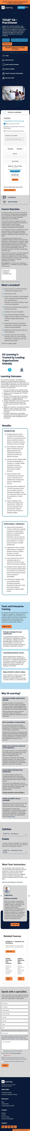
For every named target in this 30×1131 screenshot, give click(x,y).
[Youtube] (9, 1127)
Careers (4, 1115)
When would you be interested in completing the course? (15, 1030)
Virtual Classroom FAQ (8, 1105)
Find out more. (11, 816)
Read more (9, 951)
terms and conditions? (16, 1053)
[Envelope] (12, 1127)
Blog (3, 1102)
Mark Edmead (18, 169)
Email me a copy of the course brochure (13, 1051)
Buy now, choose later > (10, 190)
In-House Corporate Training (9, 1094)
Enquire (4, 1113)
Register (15, 179)
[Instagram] (6, 1127)
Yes (7, 1055)
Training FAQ (5, 1104)
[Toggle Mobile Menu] (27, 7)
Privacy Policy (5, 1117)
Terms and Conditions (7, 1118)
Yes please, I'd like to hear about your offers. (14, 1061)
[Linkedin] (3, 1127)
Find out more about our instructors (12, 882)
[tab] (15, 112)
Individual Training (6, 1092)
